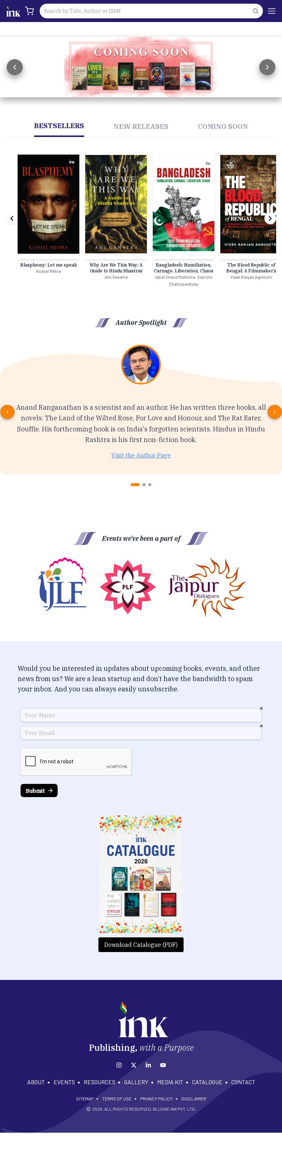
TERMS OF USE (116, 1098)
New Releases (141, 126)
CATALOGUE (207, 1081)
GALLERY (136, 1081)
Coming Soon (223, 126)
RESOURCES (99, 1081)
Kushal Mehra (48, 271)
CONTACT (243, 1081)
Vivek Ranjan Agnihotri (251, 277)
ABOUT (36, 1081)
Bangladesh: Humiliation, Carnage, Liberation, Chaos (183, 268)
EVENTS (64, 1081)
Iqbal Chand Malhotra (175, 277)
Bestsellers (59, 126)
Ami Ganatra (116, 277)
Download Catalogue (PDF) (141, 944)
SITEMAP (84, 1098)
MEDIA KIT (170, 1081)
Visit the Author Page (141, 455)
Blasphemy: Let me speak (48, 265)
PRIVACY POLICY (156, 1098)
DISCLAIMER (193, 1098)
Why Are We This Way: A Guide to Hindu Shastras (116, 268)
